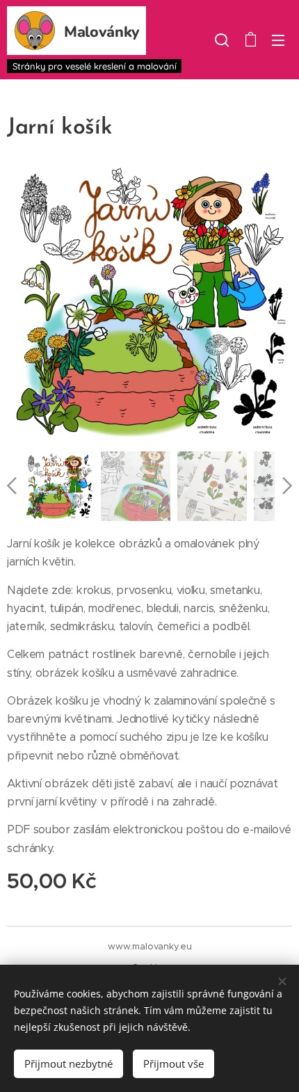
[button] (222, 39)
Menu (278, 40)
